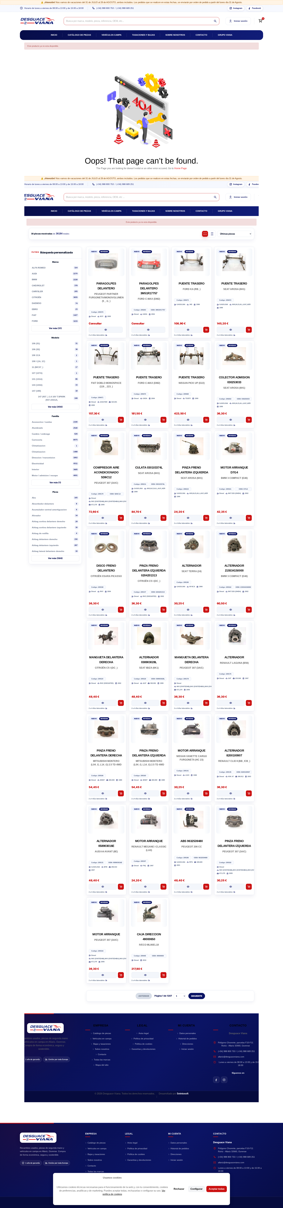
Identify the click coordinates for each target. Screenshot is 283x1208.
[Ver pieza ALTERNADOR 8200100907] (231, 793)
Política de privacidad (143, 1038)
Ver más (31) (55, 328)
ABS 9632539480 (191, 841)
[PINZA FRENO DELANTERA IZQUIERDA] (191, 446)
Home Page (180, 168)
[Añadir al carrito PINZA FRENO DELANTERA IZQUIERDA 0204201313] (163, 610)
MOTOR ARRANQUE (191, 750)
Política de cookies (143, 1044)
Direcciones (187, 1044)
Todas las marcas (102, 1059)
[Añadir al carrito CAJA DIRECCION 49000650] (163, 975)
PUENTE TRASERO (191, 283)
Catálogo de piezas (79, 35)
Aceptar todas (216, 1189)
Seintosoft (182, 1093)
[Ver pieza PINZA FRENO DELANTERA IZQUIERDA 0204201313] (145, 610)
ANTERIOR (143, 996)
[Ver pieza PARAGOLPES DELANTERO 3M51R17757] (148, 330)
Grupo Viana (225, 35)
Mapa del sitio (102, 1065)
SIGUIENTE (196, 996)
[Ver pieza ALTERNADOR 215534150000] (231, 610)
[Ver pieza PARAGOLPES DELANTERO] (106, 330)
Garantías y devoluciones (143, 1049)
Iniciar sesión (187, 1049)
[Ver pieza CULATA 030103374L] (145, 518)
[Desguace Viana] (45, 1028)
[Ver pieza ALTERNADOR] (188, 610)
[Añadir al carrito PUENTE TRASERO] (206, 330)
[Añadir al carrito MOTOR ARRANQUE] (206, 793)
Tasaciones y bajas (143, 35)
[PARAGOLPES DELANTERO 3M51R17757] (149, 262)
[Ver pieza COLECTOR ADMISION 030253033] (231, 420)
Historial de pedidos (187, 1038)
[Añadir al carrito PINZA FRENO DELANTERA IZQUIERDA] (206, 518)
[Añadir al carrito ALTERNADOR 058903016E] (121, 887)
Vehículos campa (111, 35)
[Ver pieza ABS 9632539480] (188, 887)
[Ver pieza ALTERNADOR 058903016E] (103, 887)
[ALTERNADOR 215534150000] (234, 544)
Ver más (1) (55, 482)
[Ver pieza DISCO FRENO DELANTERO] (103, 610)
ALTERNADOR (191, 565)
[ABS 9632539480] (191, 820)
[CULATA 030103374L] (149, 446)
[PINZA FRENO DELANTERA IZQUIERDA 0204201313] (149, 544)
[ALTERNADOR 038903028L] (149, 636)
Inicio (54, 35)
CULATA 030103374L (149, 467)
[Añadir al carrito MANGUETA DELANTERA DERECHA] (121, 703)
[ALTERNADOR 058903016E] (106, 820)
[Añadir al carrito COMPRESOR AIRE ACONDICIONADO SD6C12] (121, 518)
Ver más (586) (55, 558)
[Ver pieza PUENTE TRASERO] (188, 330)
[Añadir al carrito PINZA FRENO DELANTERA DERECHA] (121, 793)
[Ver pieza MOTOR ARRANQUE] (188, 793)
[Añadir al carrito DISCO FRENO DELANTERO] (121, 610)
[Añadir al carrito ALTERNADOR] (206, 610)
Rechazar (179, 1189)
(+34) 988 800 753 (105, 8)
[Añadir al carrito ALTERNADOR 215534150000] (249, 610)
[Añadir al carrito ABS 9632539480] (206, 887)
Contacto (201, 35)
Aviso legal (144, 1033)
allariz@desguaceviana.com (231, 1057)
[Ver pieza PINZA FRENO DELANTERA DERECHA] (103, 793)
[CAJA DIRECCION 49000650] (149, 913)
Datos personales (187, 1033)
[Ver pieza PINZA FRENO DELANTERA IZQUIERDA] (188, 518)
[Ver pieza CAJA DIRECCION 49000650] (145, 975)
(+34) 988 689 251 (125, 8)
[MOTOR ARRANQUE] (191, 729)
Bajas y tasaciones (102, 1044)
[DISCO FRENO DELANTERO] (106, 544)
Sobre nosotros (175, 35)
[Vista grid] (205, 234)
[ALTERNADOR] (191, 544)
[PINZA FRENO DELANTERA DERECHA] (106, 729)
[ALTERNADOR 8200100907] (234, 729)
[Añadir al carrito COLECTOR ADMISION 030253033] (249, 420)
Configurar (196, 1189)
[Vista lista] (212, 234)
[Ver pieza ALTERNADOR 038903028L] (145, 703)
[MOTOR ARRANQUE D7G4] (234, 446)
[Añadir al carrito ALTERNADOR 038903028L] (163, 703)
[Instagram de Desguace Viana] (224, 1080)
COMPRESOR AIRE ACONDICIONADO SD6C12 (106, 472)
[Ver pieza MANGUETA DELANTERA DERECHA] (103, 703)
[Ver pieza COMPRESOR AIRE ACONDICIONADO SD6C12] (103, 518)
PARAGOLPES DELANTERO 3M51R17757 (149, 288)
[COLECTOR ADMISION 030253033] (234, 356)
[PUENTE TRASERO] (191, 262)
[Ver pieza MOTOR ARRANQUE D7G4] (231, 518)
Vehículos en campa (102, 1038)
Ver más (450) (55, 406)
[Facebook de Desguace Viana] (216, 1080)
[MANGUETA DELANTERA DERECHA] (106, 636)
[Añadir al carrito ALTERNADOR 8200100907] (249, 793)
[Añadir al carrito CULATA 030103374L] (163, 518)
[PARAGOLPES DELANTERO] (106, 262)
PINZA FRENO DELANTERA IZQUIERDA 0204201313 (149, 570)
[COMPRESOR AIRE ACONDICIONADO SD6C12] (106, 446)
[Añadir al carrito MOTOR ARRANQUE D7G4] (249, 518)
